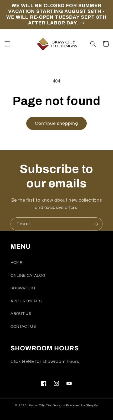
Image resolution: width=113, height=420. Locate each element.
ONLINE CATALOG (28, 275)
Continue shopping (56, 123)
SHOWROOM (23, 288)
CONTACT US (23, 326)
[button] (7, 44)
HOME (16, 262)
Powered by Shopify (82, 405)
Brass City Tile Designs (47, 405)
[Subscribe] (96, 224)
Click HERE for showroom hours (45, 361)
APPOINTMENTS (26, 301)
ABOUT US (21, 313)
